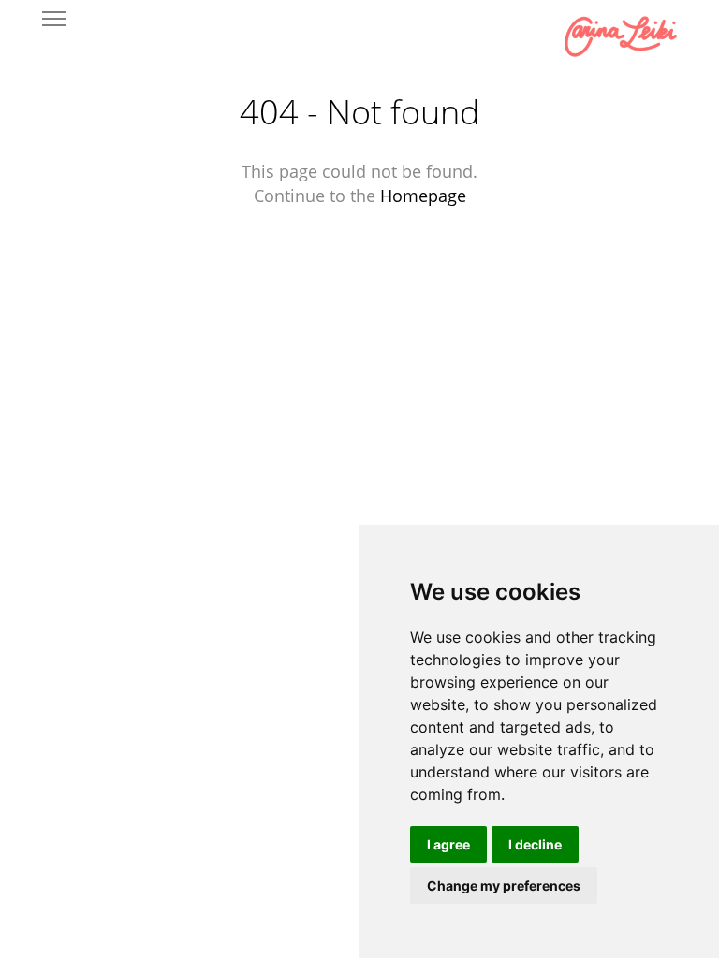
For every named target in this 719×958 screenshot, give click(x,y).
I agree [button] (448, 844)
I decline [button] (535, 844)
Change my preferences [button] (503, 885)
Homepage (423, 195)
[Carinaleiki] (621, 37)
